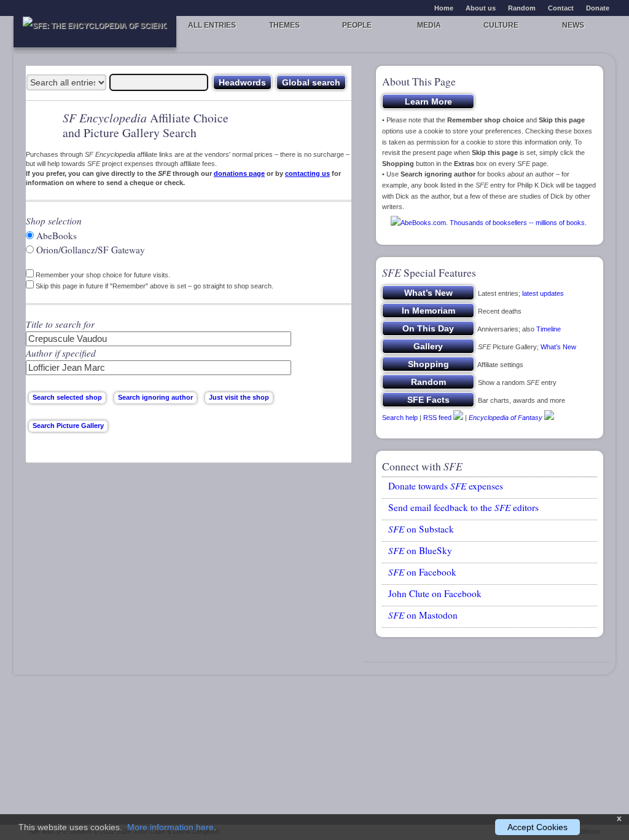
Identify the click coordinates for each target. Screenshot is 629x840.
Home (443, 8)
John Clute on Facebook (435, 593)
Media (429, 25)
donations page (239, 173)
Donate (597, 8)
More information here (170, 827)
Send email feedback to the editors (463, 507)
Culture (500, 25)
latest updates (543, 293)
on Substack (421, 529)
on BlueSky (420, 550)
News (573, 25)
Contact (561, 8)
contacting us (307, 173)
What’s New (558, 347)
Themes (284, 25)
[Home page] (95, 31)
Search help (400, 417)
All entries (212, 25)
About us (481, 8)
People (357, 25)
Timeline (548, 329)
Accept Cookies (537, 827)
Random (522, 8)
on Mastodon (423, 615)
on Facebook (422, 572)
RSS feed (437, 417)
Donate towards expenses (445, 486)
